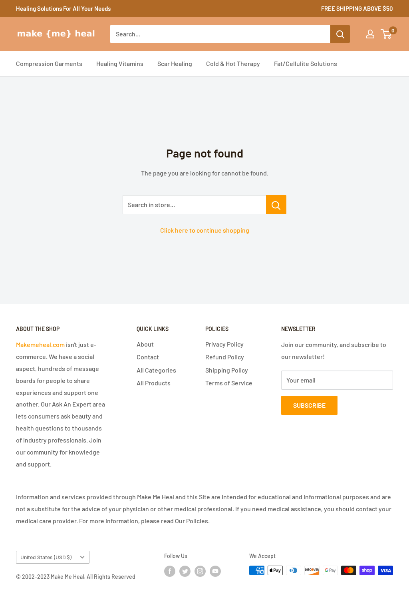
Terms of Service (228, 383)
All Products (154, 383)
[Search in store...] (276, 204)
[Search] (340, 34)
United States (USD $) (45, 557)
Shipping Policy (226, 370)
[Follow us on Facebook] (169, 571)
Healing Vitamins (119, 63)
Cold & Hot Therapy (233, 63)
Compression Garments (49, 63)
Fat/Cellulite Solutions (305, 63)
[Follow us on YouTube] (215, 571)
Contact (148, 357)
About (145, 344)
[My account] (370, 34)
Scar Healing (174, 63)
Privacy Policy (224, 344)
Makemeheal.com (40, 344)
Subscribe (309, 405)
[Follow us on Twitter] (185, 571)
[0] (386, 34)
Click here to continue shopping (204, 230)
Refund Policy (224, 357)
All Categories (156, 370)
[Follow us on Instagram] (200, 571)
